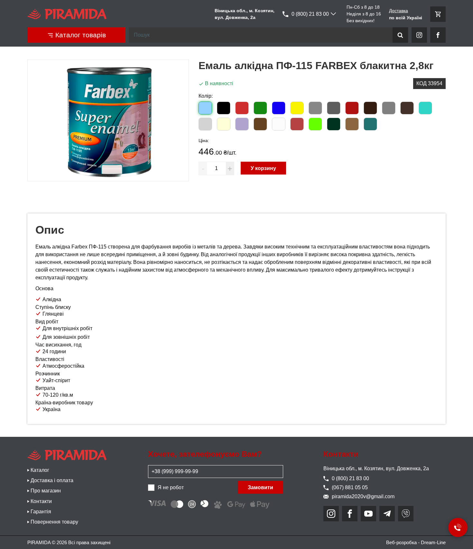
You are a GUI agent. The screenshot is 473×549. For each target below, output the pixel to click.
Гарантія (41, 511)
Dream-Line (433, 542)
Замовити (260, 487)
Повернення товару (54, 522)
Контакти (41, 501)
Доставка (398, 10)
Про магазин (46, 490)
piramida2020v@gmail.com (363, 496)
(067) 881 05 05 (350, 487)
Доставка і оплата (52, 480)
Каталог (40, 470)
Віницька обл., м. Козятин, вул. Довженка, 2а (376, 468)
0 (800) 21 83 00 (310, 14)
